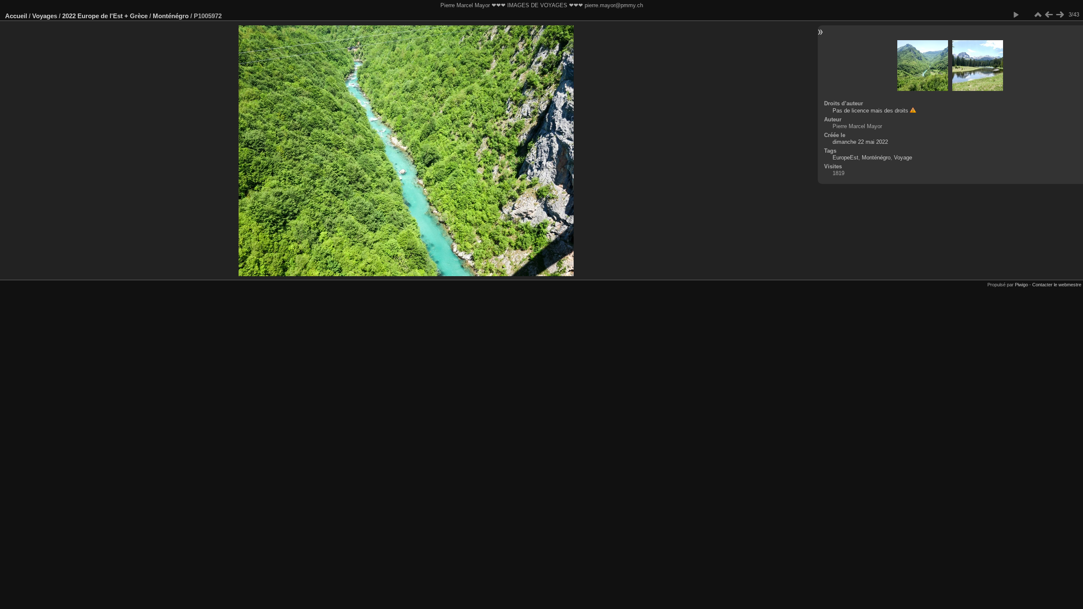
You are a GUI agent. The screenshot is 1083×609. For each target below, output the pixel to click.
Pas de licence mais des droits (870, 110)
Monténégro (171, 15)
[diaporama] (1015, 14)
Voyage (903, 157)
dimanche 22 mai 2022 (860, 142)
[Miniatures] (1037, 14)
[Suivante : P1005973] (1059, 14)
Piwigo (1021, 284)
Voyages (44, 15)
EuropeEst (845, 157)
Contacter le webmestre (1056, 284)
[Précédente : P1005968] (1048, 14)
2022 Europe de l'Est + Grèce (105, 15)
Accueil (16, 15)
